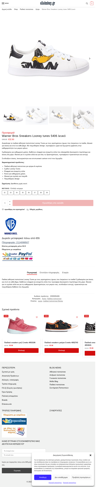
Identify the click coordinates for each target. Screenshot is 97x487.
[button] (90, 455)
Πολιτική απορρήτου (55, 483)
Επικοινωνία (7, 404)
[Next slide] (89, 58)
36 (29, 192)
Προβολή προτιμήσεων (81, 477)
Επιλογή (21, 350)
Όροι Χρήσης (7, 392)
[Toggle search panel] (87, 3)
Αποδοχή (42, 477)
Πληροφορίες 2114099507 (15, 242)
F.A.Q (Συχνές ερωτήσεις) (12, 388)
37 (35, 192)
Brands (4, 400)
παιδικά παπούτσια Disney (53, 301)
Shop (16, 9)
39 (47, 192)
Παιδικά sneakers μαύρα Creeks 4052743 (61, 342)
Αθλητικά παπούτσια (58, 372)
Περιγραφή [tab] (32, 273)
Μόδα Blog (54, 381)
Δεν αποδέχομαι (61, 477)
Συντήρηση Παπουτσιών (59, 388)
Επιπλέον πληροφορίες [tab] (49, 273)
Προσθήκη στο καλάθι (53, 203)
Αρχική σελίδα (7, 9)
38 (41, 192)
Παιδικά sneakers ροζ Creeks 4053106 (19, 342)
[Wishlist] (37, 317)
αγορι (40, 301)
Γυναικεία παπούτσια (58, 378)
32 (4, 192)
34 (17, 192)
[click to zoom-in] (48, 58)
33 (10, 192)
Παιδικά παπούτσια (26, 9)
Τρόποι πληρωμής (9, 384)
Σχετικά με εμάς (8, 372)
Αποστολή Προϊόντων (10, 376)
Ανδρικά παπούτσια (57, 375)
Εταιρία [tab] (65, 273)
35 (23, 192)
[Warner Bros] (11, 226)
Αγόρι (38, 9)
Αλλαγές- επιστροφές (10, 380)
